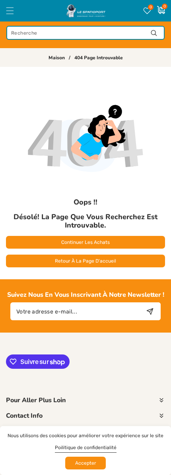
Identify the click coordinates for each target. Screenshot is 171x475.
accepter (85, 463)
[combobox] (85, 33)
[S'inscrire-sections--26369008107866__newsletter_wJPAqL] (150, 311)
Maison (57, 58)
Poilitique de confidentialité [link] (86, 447)
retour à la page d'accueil (85, 261)
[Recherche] (154, 33)
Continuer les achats (85, 242)
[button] (14, 10)
